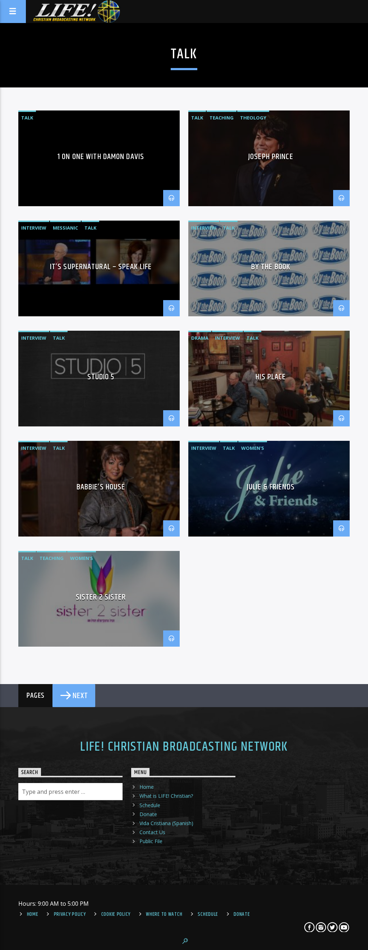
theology (253, 117)
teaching (222, 117)
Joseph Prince (270, 156)
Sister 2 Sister (101, 597)
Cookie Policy (115, 914)
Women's (252, 448)
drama (199, 338)
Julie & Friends (271, 487)
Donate (148, 814)
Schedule (149, 805)
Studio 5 (101, 377)
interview (33, 228)
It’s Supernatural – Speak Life (101, 267)
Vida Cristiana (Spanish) (166, 823)
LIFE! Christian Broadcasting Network (184, 747)
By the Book (270, 267)
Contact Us (152, 832)
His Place (271, 377)
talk (27, 117)
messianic (65, 228)
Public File (150, 841)
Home (146, 786)
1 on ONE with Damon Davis (101, 156)
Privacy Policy (70, 914)
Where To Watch (164, 914)
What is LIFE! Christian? (166, 795)
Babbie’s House (101, 487)
